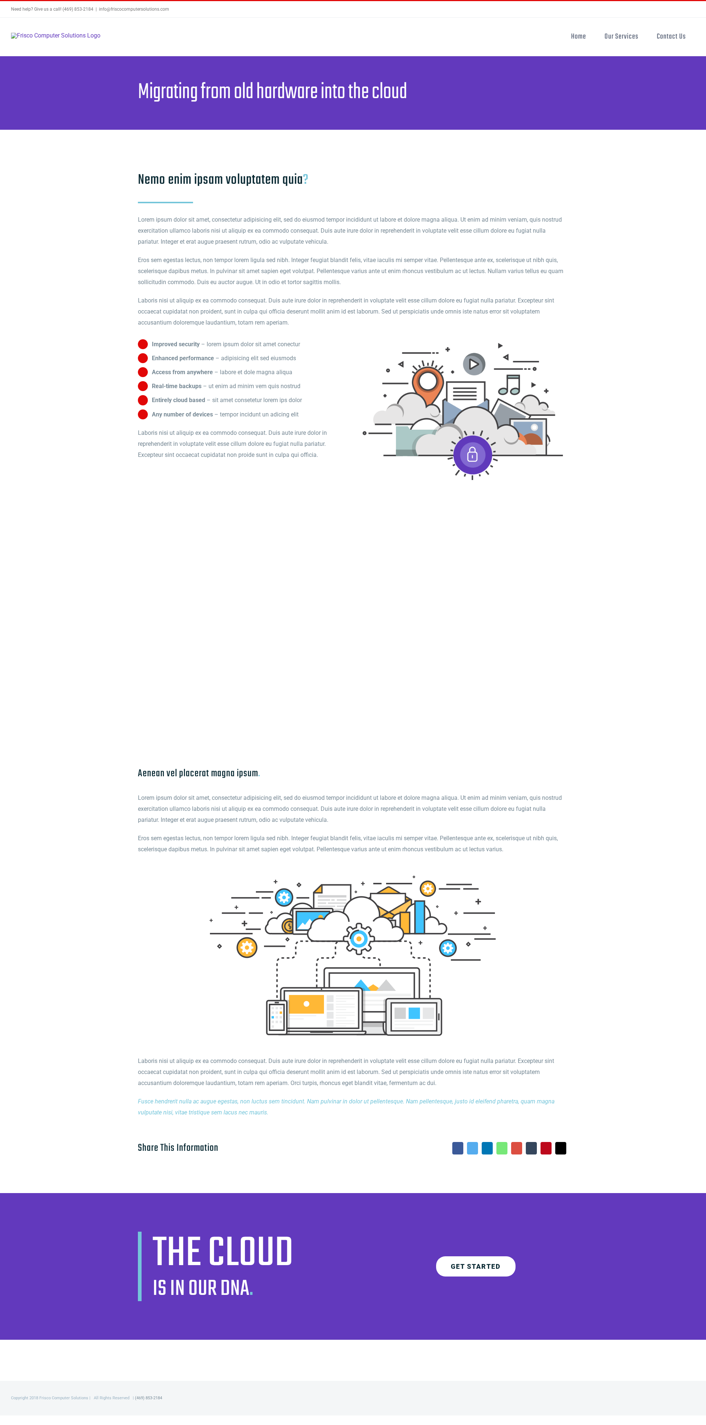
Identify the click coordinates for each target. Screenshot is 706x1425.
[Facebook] (457, 1148)
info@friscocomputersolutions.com (134, 9)
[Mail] (560, 1148)
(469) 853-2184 (148, 1398)
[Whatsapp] (501, 1148)
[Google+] (516, 1148)
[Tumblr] (531, 1148)
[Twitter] (472, 1148)
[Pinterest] (546, 1148)
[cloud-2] (462, 340)
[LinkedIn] (487, 1148)
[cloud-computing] (353, 873)
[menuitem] (578, 36)
